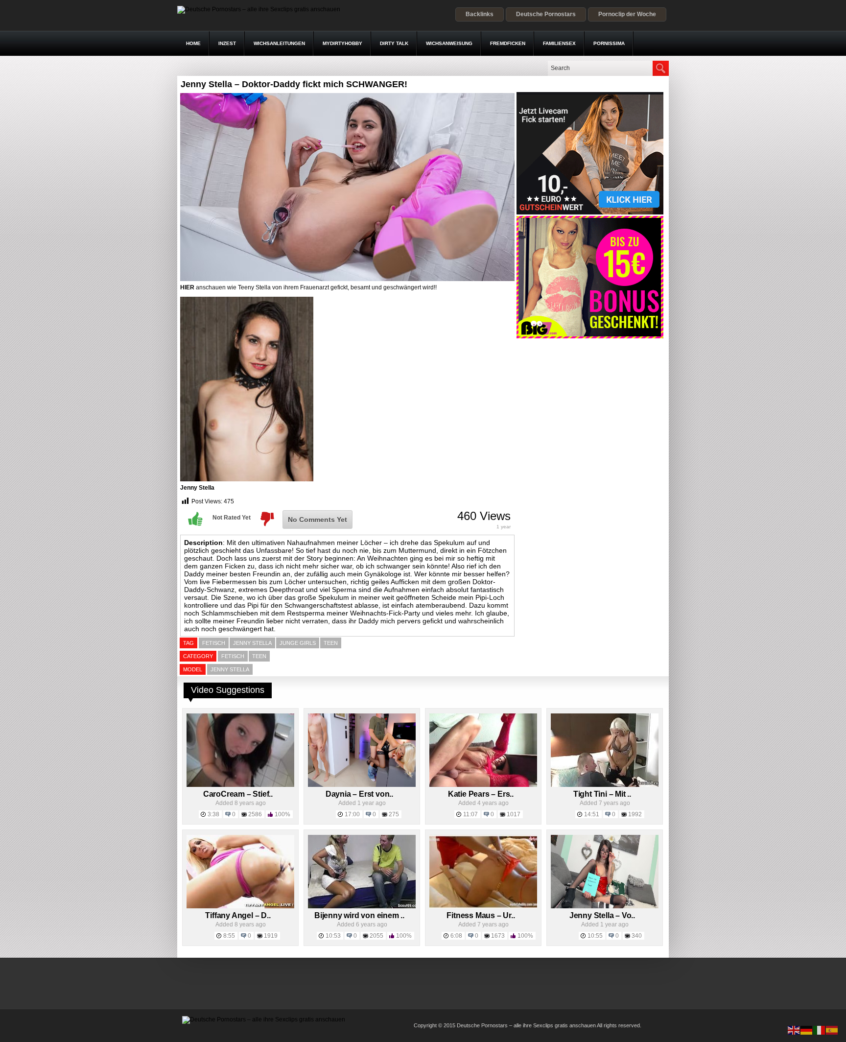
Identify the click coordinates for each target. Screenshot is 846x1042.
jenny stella (252, 643)
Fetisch (232, 656)
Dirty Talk (394, 43)
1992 (635, 814)
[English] (794, 1029)
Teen (259, 656)
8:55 (229, 935)
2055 (376, 935)
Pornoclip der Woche (627, 14)
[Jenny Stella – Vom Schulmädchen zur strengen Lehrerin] (604, 906)
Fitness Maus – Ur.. (480, 915)
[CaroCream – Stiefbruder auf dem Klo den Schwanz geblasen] (240, 785)
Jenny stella (230, 669)
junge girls (298, 643)
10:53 (333, 935)
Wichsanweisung (449, 43)
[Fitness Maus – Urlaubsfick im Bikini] (483, 906)
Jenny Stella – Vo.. (602, 915)
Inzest (227, 43)
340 (637, 935)
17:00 (352, 814)
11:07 (470, 814)
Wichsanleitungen (279, 43)
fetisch (213, 643)
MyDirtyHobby (342, 43)
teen (331, 643)
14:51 (591, 814)
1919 (271, 935)
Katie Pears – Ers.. (481, 794)
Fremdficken (507, 43)
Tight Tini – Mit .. (602, 794)
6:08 (456, 935)
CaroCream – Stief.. (238, 794)
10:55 (595, 935)
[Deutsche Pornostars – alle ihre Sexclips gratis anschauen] (258, 9)
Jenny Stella (197, 487)
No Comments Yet (317, 519)
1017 (513, 814)
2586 (255, 814)
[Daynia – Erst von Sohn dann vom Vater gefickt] (362, 785)
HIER (187, 287)
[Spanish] (832, 1029)
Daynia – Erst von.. (359, 794)
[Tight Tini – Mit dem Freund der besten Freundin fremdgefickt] (604, 785)
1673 (498, 935)
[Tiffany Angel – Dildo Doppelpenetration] (240, 906)
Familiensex (559, 43)
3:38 (213, 814)
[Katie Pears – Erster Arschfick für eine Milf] (483, 785)
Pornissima (609, 43)
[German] (806, 1029)
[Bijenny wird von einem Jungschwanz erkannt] (362, 906)
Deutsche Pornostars (546, 14)
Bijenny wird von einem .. (359, 915)
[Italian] (819, 1029)
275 (394, 814)
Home (193, 43)
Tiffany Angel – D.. (237, 915)
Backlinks (480, 14)
